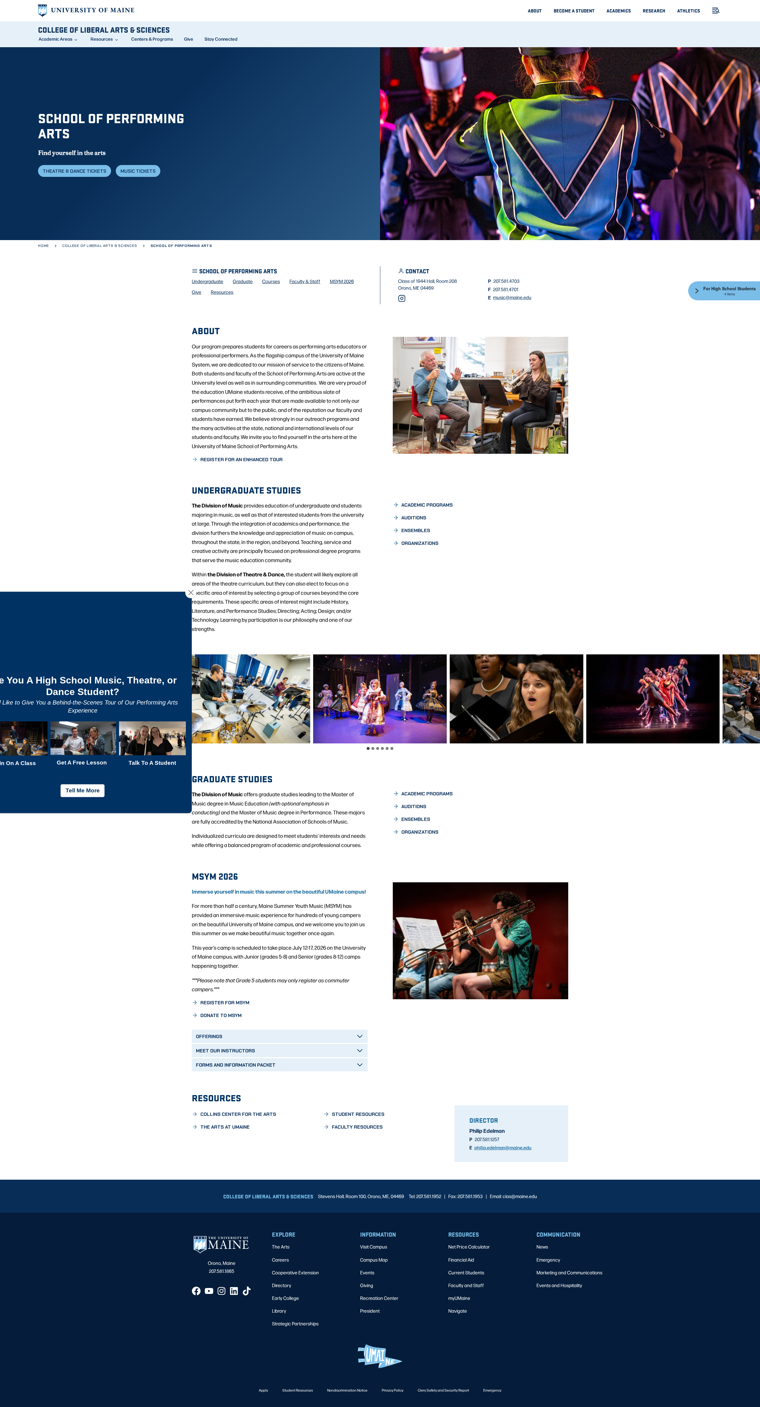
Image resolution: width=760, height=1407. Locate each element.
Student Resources (297, 1390)
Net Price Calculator (469, 1246)
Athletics (688, 10)
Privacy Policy (392, 1390)
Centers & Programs (152, 39)
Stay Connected (221, 39)
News (542, 1246)
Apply (263, 1390)
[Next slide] (755, 699)
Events (367, 1272)
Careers (280, 1260)
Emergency (548, 1260)
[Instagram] (402, 298)
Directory (281, 1285)
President (370, 1311)
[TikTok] (246, 1291)
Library (279, 1311)
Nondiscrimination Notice (347, 1390)
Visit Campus (373, 1246)
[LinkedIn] (233, 1291)
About (535, 10)
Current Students (466, 1272)
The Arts (280, 1246)
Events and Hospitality (559, 1285)
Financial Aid (461, 1260)
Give (188, 39)
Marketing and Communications (569, 1272)
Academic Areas (55, 39)
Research (654, 10)
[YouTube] (209, 1291)
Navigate (457, 1311)
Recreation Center (379, 1298)
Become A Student (574, 10)
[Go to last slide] (5, 699)
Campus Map (374, 1260)
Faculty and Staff (466, 1285)
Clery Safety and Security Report (443, 1390)
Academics (619, 10)
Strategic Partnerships (295, 1323)
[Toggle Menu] (713, 10)
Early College (285, 1298)
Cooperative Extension (295, 1272)
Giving (366, 1285)
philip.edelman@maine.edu (502, 1147)
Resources (102, 39)
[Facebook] (196, 1291)
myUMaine (459, 1298)
